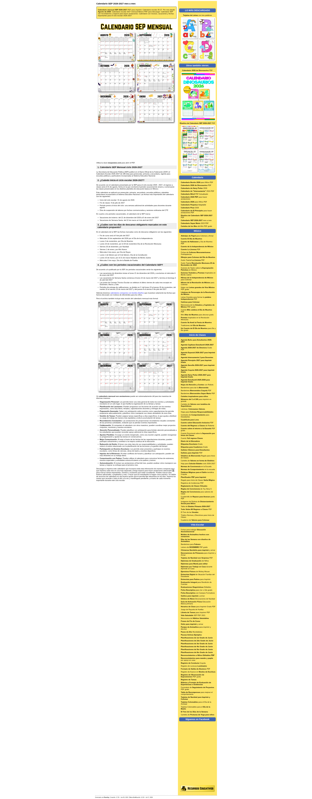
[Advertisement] (136, 143)
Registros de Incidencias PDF (192, 483)
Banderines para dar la (194, 388)
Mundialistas (191, 632)
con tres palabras (197, 15)
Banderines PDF (196, 390)
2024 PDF (197, 191)
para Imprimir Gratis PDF (198, 607)
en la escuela (198, 469)
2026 (194, 188)
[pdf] (173, 471)
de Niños (195, 561)
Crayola (193, 663)
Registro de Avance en (198, 672)
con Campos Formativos (198, 593)
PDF (197, 70)
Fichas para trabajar (193, 531)
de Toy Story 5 (196, 489)
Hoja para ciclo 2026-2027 (198, 464)
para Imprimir (195, 579)
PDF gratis (192, 676)
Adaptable (193, 205)
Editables (196, 587)
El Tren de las (189, 512)
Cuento (192, 438)
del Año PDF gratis (196, 226)
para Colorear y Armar (197, 236)
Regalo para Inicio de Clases (198, 480)
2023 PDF (195, 223)
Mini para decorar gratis (197, 315)
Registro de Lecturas (194, 666)
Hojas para (197, 412)
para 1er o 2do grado (196, 590)
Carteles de (197, 461)
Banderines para (191, 544)
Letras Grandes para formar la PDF (196, 298)
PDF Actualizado (194, 194)
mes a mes (196, 220)
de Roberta (197, 426)
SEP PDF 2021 (193, 615)
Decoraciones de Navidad (198, 599)
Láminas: (193, 409)
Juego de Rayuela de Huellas (192, 609)
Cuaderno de (195, 520)
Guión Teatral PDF (193, 260)
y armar (198, 550)
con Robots (197, 385)
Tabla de (195, 506)
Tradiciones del (193, 325)
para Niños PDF (197, 182)
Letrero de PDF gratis (194, 547)
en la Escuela (196, 466)
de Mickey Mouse (195, 571)
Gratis (192, 444)
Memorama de (195, 618)
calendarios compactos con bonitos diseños (127, 293)
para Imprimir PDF (195, 612)
